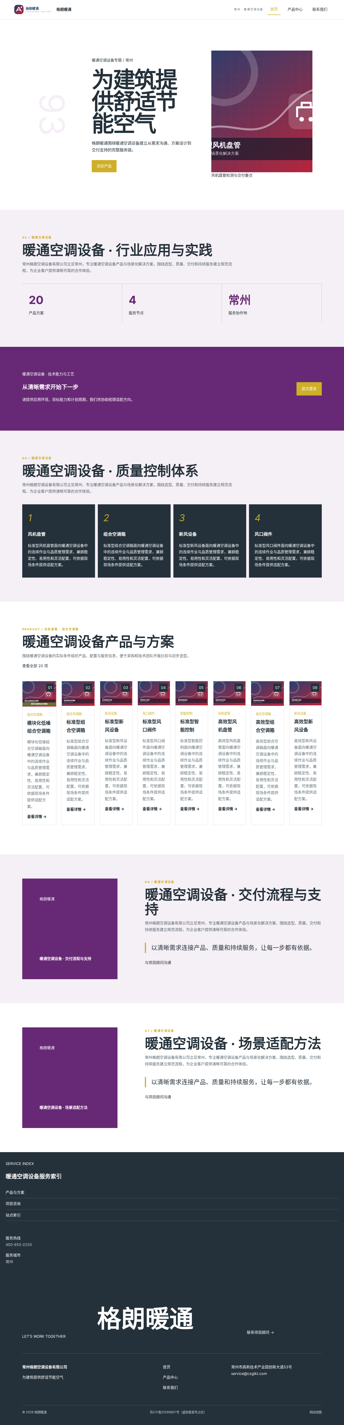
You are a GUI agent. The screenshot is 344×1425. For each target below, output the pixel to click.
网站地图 (316, 1412)
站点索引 (13, 1215)
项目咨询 (13, 1203)
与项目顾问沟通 (158, 962)
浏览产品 (104, 166)
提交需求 (309, 388)
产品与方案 (15, 1192)
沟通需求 (131, 166)
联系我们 (319, 9)
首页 (274, 9)
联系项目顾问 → (260, 1332)
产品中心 (295, 9)
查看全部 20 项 (35, 665)
